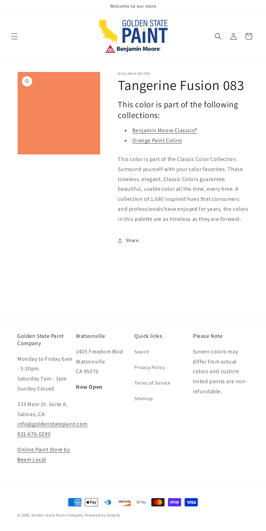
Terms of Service (152, 383)
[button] (14, 36)
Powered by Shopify (103, 515)
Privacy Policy (149, 367)
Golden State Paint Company (58, 515)
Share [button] (132, 240)
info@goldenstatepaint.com (52, 424)
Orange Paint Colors (157, 140)
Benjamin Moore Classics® (164, 130)
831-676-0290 (34, 434)
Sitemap (143, 398)
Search (142, 352)
